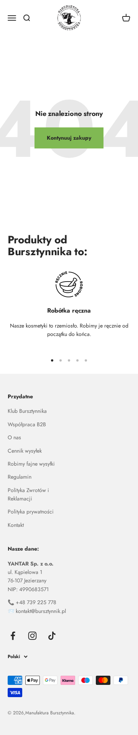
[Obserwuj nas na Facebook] (13, 636)
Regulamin (19, 477)
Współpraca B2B (27, 424)
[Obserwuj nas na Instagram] (32, 636)
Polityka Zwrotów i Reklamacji (28, 494)
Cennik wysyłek (25, 451)
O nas (14, 437)
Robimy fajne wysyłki (31, 464)
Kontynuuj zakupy (69, 138)
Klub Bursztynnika (27, 411)
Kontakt (16, 525)
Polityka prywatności (31, 511)
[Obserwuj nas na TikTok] (52, 636)
